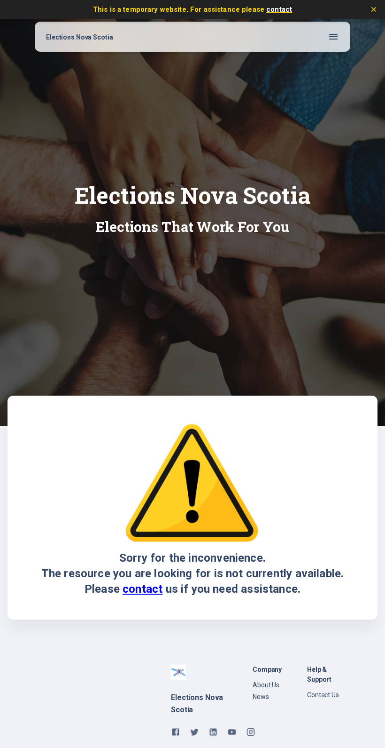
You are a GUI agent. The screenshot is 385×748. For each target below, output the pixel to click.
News (261, 696)
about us (266, 685)
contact (279, 9)
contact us (323, 695)
